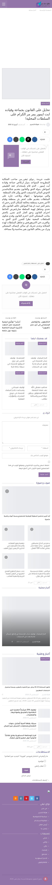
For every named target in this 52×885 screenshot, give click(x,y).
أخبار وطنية (45, 659)
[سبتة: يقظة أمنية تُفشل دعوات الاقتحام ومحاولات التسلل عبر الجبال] (44, 726)
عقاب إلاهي (39, 766)
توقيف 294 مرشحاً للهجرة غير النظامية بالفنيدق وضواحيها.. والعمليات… (23, 712)
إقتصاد (44, 850)
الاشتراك (26, 162)
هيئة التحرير (42, 813)
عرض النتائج (26, 776)
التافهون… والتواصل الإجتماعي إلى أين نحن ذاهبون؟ (40, 325)
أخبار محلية (45, 103)
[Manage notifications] (45, 879)
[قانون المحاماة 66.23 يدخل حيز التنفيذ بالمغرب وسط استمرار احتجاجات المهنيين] (26, 671)
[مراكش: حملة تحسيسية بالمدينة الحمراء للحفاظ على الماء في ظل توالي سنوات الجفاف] (39, 561)
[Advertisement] (26, 39)
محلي (45, 838)
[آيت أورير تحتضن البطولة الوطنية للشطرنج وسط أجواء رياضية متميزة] (26, 500)
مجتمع (44, 854)
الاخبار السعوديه (41, 858)
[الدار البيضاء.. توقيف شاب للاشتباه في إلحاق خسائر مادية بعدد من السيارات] (37, 348)
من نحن (44, 809)
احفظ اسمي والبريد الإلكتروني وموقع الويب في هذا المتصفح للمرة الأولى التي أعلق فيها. (28, 467)
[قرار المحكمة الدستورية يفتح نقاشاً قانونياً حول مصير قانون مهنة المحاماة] (44, 738)
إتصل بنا (44, 829)
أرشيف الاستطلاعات (39, 780)
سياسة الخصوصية (40, 817)
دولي (45, 846)
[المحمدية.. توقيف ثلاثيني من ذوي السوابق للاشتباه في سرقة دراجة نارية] (14, 348)
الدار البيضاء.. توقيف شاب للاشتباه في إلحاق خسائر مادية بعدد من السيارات (26, 635)
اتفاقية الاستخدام (40, 821)
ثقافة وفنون (42, 862)
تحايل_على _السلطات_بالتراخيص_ (33, 263)
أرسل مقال (43, 825)
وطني (45, 842)
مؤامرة (41, 762)
